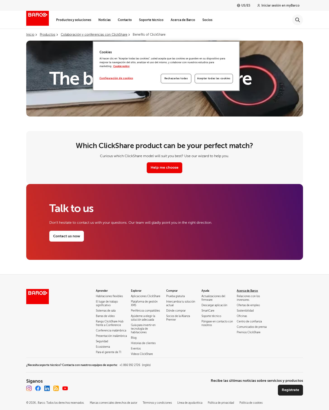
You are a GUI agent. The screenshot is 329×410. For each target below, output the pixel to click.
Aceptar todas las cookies (213, 78)
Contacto (125, 20)
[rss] (56, 388)
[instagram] (29, 388)
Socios (207, 20)
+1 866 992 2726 (135, 365)
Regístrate (290, 390)
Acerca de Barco (183, 20)
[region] (166, 66)
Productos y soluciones (73, 20)
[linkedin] (47, 388)
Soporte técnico (151, 20)
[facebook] (38, 388)
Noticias (104, 20)
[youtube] (65, 388)
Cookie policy (121, 66)
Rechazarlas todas (176, 78)
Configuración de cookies (116, 78)
